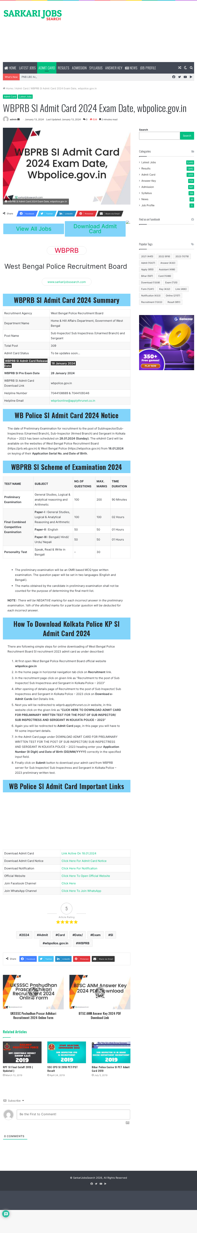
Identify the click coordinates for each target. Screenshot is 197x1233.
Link (181, 289)
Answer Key (113, 67)
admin (13, 119)
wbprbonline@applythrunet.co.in (73, 400)
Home (12, 67)
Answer (167, 262)
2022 (164, 256)
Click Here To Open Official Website (86, 876)
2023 (182, 256)
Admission (79, 67)
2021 (147, 256)
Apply (147, 269)
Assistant (167, 269)
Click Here (69, 883)
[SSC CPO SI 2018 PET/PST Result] (66, 1052)
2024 (25, 935)
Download (150, 282)
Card (61, 935)
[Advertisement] (131, 31)
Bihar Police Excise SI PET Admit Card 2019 (111, 1069)
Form (147, 289)
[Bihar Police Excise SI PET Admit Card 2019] (111, 1052)
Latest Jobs (27, 67)
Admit (43, 935)
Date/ (78, 935)
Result (174, 302)
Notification (150, 295)
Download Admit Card (95, 229)
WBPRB (83, 943)
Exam (96, 935)
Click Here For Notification (79, 868)
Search (143, 129)
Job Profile (148, 67)
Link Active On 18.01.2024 (79, 853)
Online (173, 295)
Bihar (147, 275)
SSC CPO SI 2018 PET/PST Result (62, 1069)
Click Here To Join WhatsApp (81, 891)
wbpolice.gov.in (56, 943)
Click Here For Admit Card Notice (84, 861)
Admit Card (46, 67)
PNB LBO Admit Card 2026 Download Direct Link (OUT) (54, 76)
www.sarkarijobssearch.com (67, 282)
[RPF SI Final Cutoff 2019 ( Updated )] (22, 1052)
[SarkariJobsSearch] (33, 15)
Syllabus (96, 67)
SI (111, 935)
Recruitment (151, 302)
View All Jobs (33, 228)
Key (164, 289)
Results (63, 67)
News (133, 67)
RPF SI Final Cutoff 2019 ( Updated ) (18, 1069)
